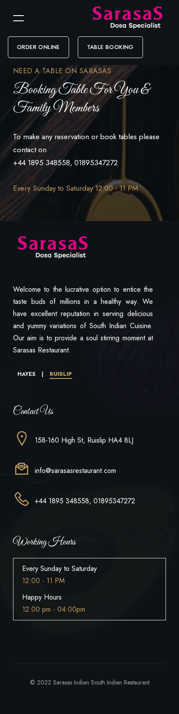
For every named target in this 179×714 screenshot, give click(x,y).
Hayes (27, 374)
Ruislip (61, 374)
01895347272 (96, 162)
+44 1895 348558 (41, 162)
